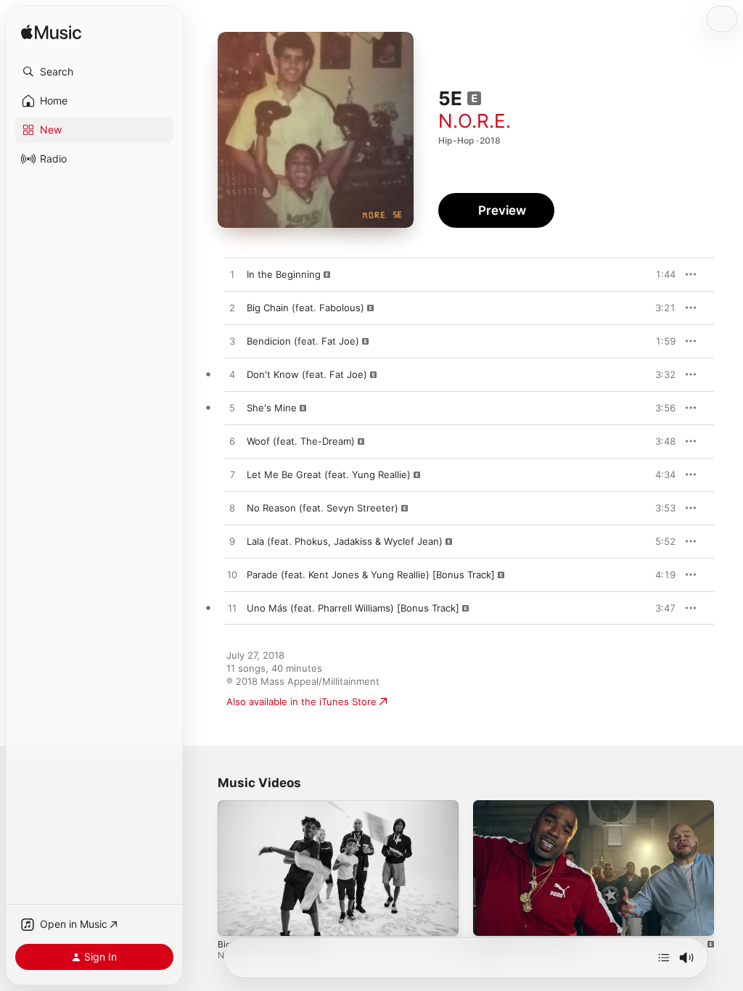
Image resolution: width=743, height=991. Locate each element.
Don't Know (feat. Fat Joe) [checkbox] (307, 374)
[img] (51, 33)
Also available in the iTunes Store (301, 701)
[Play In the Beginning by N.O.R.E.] (232, 274)
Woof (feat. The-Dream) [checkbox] (301, 441)
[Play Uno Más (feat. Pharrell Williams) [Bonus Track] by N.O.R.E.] (232, 608)
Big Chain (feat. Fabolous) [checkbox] (305, 307)
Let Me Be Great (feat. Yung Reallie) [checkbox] (329, 474)
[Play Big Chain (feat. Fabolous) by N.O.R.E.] (232, 308)
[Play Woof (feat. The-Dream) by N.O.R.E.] (232, 441)
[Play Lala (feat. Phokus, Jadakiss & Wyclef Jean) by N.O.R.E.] (232, 541)
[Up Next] (664, 957)
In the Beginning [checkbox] (284, 274)
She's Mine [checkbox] (272, 408)
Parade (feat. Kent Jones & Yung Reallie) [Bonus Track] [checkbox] (371, 574)
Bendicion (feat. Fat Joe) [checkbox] (303, 341)
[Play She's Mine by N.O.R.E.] (232, 408)
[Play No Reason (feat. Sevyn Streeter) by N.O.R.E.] (232, 508)
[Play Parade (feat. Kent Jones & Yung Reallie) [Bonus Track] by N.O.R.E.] (232, 575)
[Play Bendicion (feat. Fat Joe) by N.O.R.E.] (232, 341)
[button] (94, 71)
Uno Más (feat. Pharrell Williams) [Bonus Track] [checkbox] (353, 608)
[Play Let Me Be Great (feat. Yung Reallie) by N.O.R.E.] (232, 475)
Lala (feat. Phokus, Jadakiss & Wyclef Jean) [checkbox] (345, 541)
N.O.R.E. (474, 121)
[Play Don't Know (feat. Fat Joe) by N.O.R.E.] (232, 375)
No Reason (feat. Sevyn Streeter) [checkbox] (322, 508)
